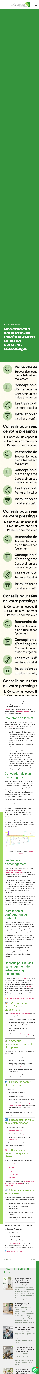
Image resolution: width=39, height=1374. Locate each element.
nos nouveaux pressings (16, 1183)
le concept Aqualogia (14, 1243)
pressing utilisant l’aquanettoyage (20, 1013)
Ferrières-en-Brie (13, 1174)
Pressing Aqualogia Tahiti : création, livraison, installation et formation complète (25, 1349)
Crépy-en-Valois (13, 1171)
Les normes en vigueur (15, 1130)
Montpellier (12, 1167)
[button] (36, 5)
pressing (13, 726)
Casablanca (12, 1177)
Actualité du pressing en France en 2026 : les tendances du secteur (23, 1280)
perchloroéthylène (28, 1134)
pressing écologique (23, 711)
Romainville (12, 1164)
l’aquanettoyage (17, 1066)
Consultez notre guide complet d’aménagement (20, 998)
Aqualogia (8, 709)
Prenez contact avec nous (14, 1251)
